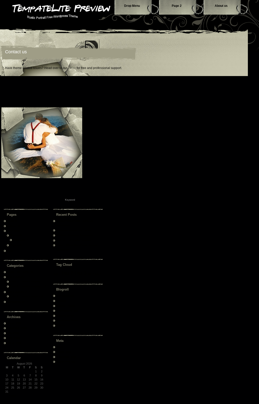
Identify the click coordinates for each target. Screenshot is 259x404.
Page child (16, 235)
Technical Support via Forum (73, 230)
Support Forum (65, 305)
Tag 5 (98, 273)
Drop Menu (132, 6)
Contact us (16, 51)
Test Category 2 (17, 291)
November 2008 (17, 327)
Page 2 (177, 6)
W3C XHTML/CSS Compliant (74, 240)
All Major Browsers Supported (74, 235)
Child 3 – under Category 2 (26, 296)
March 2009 (14, 323)
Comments (66, 356)
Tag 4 (90, 273)
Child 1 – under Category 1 (26, 281)
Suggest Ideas (65, 315)
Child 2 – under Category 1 (26, 286)
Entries (63, 351)
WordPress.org (65, 361)
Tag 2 (67, 273)
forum (72, 68)
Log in (59, 346)
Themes (61, 300)
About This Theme (18, 271)
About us (221, 6)
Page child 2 (20, 239)
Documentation (65, 295)
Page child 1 (17, 245)
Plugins (60, 325)
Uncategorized (16, 301)
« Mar (12, 395)
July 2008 (13, 333)
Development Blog (67, 310)
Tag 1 (57, 273)
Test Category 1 (17, 276)
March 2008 (14, 342)
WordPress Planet (67, 320)
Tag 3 (80, 273)
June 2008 (13, 337)
